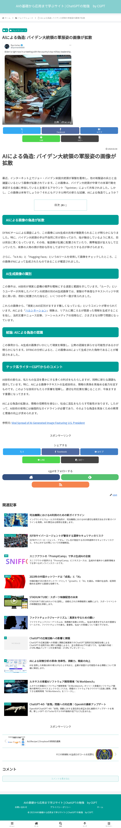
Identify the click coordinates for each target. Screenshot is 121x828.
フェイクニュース (19, 30)
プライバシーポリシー (60, 807)
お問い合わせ (21, 807)
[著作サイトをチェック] (31, 477)
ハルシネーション (36, 310)
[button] (80, 138)
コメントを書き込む (60, 778)
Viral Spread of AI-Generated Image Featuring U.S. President (48, 423)
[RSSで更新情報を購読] (60, 485)
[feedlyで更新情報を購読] (90, 477)
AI (6, 30)
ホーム (100, 807)
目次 (57, 205)
